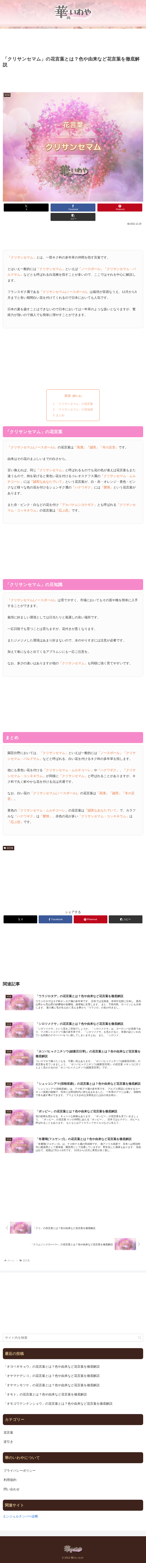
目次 (67, 395)
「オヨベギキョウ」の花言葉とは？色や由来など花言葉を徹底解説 (52, 1366)
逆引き (8, 1442)
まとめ (60, 415)
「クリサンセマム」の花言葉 (74, 403)
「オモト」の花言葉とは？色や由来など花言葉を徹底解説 (45, 1394)
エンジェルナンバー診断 (20, 1516)
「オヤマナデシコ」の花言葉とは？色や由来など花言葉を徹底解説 (52, 1376)
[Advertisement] (73, 42)
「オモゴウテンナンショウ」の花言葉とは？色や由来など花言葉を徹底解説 (58, 1403)
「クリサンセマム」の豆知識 (74, 409)
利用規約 (10, 1480)
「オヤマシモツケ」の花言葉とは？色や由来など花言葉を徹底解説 (52, 1385)
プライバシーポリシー (20, 1470)
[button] (73, 217)
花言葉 (10, 848)
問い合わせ (12, 1489)
